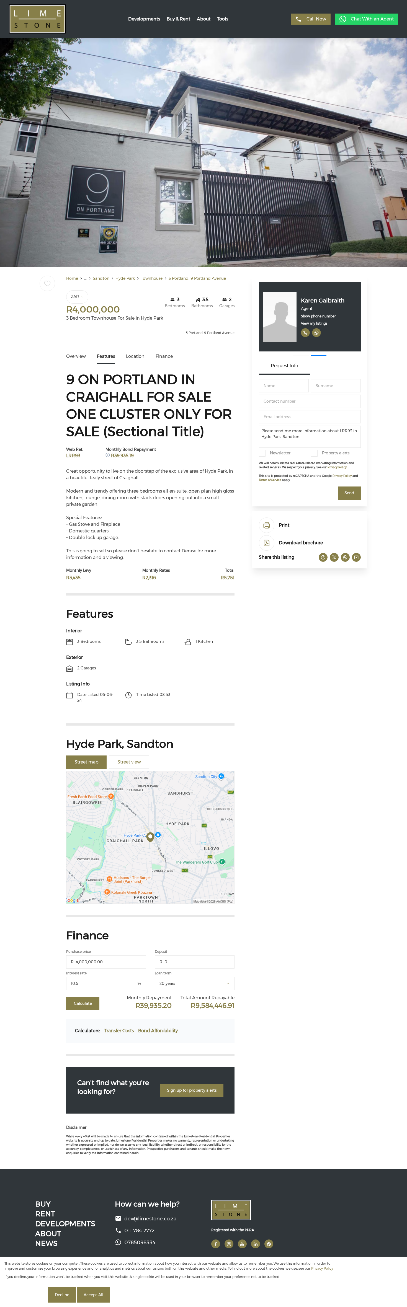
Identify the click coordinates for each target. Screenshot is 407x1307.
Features (106, 356)
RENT (45, 1213)
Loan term (163, 973)
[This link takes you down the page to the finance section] (108, 455)
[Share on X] (334, 557)
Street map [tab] (86, 762)
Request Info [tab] (284, 365)
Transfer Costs (119, 1030)
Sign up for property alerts (192, 1090)
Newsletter (280, 453)
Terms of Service (270, 480)
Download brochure (301, 542)
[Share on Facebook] (323, 557)
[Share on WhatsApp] (345, 557)
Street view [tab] (129, 762)
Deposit (161, 951)
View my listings (314, 323)
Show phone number (318, 316)
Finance (164, 356)
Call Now (316, 19)
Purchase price (78, 951)
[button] (318, 355)
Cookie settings (25, 1294)
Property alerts (335, 453)
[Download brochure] (266, 543)
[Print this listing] (266, 525)
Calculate (83, 1003)
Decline (62, 1294)
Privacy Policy (337, 467)
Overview (76, 356)
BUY (42, 1204)
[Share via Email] (356, 557)
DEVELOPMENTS (65, 1223)
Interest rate (76, 973)
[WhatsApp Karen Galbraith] (316, 332)
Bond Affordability (158, 1030)
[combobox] (201, 984)
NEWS (46, 1243)
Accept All (93, 1294)
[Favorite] (47, 283)
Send (349, 492)
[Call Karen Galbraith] (305, 332)
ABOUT (48, 1233)
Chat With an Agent (372, 19)
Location (135, 356)
